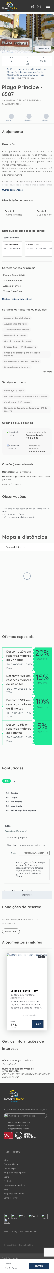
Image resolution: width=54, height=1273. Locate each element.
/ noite (13, 1027)
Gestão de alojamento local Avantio (20, 1231)
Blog (6, 1189)
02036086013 (26, 1122)
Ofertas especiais (12, 1168)
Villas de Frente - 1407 (24, 990)
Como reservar (10, 1197)
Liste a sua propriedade (14, 1185)
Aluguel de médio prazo (14, 1172)
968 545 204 (22, 1125)
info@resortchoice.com (18, 1128)
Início (6, 1160)
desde (8, 1263)
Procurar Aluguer (11, 1164)
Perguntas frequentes (14, 1193)
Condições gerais (10, 1258)
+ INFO (37, 1024)
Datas (39, 1266)
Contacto (8, 1181)
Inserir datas (11, 931)
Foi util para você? (35, 853)
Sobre (6, 1177)
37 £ (14, 1024)
